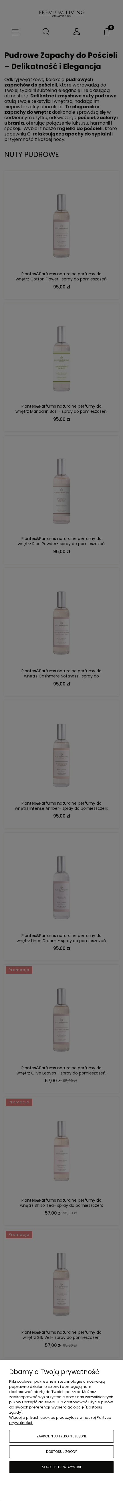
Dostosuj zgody (61, 1451)
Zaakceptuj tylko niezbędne (62, 1436)
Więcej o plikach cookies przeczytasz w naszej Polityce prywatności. (60, 1420)
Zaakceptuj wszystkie (61, 1467)
